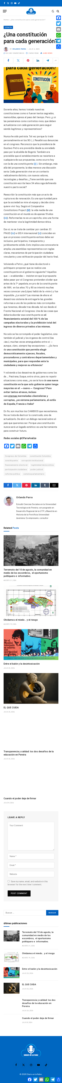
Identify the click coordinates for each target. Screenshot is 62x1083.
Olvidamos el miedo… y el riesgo (21, 619)
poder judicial (36, 469)
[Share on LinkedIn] (38, 60)
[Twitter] (58, 24)
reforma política (12, 474)
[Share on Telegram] (47, 60)
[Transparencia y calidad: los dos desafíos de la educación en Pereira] (31, 732)
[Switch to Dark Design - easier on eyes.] (53, 11)
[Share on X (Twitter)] (18, 60)
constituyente (11, 460)
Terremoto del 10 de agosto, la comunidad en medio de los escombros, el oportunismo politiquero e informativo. (28, 572)
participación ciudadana (16, 469)
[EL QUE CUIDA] (31, 688)
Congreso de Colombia (15, 456)
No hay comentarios (15, 53)
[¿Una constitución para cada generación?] (31, 85)
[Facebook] (58, 18)
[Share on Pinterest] (28, 60)
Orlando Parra (19, 49)
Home (6, 20)
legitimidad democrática (42, 465)
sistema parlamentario (34, 474)
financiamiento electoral (16, 465)
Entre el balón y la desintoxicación (22, 663)
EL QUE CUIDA (11, 707)
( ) (35, 163)
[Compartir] (58, 47)
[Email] (58, 29)
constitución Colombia (40, 456)
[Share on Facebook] (8, 60)
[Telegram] (58, 41)
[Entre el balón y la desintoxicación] (31, 644)
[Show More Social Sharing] (55, 60)
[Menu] (5, 11)
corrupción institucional (32, 460)
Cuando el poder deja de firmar (20, 798)
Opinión (8, 27)
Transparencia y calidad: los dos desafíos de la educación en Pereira (38, 1003)
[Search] (57, 11)
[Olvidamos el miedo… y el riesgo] (31, 600)
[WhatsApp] (58, 35)
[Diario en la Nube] (31, 11)
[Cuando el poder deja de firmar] (31, 779)
